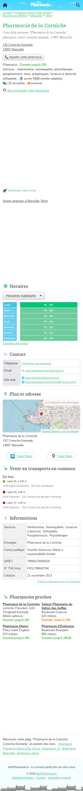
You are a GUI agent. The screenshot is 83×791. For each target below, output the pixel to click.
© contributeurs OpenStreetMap (62, 402)
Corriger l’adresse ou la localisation (60, 431)
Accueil (5, 5)
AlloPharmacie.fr (46, 773)
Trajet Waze (24, 456)
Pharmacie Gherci (15, 626)
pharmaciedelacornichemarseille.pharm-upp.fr (50, 382)
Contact (41, 777)
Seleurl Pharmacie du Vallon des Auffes (57, 606)
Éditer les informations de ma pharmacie (59, 581)
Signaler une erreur (15, 343)
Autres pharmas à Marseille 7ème (25, 201)
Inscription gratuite (59, 777)
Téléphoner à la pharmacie (36, 363)
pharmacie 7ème (28, 753)
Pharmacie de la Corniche (21, 604)
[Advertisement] (41, 142)
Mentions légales (23, 777)
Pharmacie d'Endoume (58, 626)
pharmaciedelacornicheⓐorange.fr (44, 370)
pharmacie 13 (51, 748)
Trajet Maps (64, 456)
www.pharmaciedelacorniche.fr (42, 377)
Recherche (78, 5)
